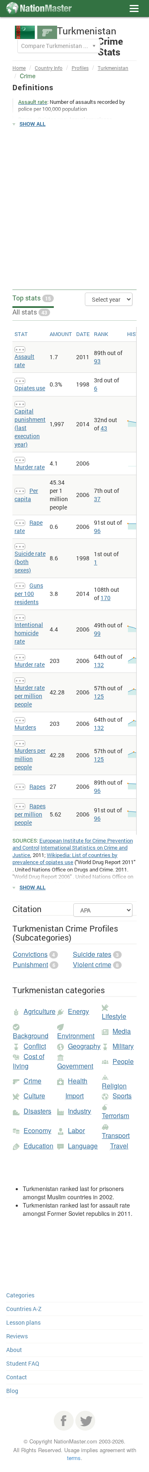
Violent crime (92, 964)
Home (19, 68)
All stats (29, 311)
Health (77, 1080)
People (123, 1061)
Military (123, 1046)
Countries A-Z (23, 1309)
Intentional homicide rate (28, 633)
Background (30, 1035)
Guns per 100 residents (28, 593)
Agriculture (39, 1011)
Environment (75, 1035)
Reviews (17, 1336)
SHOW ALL (32, 123)
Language (83, 1145)
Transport (116, 1135)
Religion (114, 1085)
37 (97, 499)
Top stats (31, 297)
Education (38, 1145)
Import (74, 1095)
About (14, 1350)
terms (74, 1458)
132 (99, 665)
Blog (12, 1391)
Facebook (64, 1421)
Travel (119, 1145)
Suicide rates (92, 954)
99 (97, 633)
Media (122, 1031)
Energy (78, 1011)
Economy (37, 1130)
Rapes (37, 786)
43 (104, 428)
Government (75, 1066)
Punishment (30, 964)
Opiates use (29, 388)
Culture (34, 1095)
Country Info (48, 68)
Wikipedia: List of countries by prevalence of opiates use (65, 858)
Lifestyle (114, 1016)
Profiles (80, 68)
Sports (122, 1095)
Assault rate (24, 361)
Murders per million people (30, 759)
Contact (16, 1377)
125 (99, 696)
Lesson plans (23, 1322)
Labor (76, 1130)
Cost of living (28, 1061)
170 (106, 598)
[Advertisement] (74, 208)
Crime (32, 1080)
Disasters (37, 1111)
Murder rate (29, 467)
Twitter (85, 1421)
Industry (79, 1111)
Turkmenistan (113, 68)
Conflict (35, 1046)
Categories (20, 1295)
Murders (25, 727)
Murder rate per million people (29, 696)
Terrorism (115, 1115)
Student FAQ (22, 1363)
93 (97, 361)
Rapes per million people (30, 814)
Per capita (26, 495)
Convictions (30, 954)
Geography (84, 1046)
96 (97, 531)
